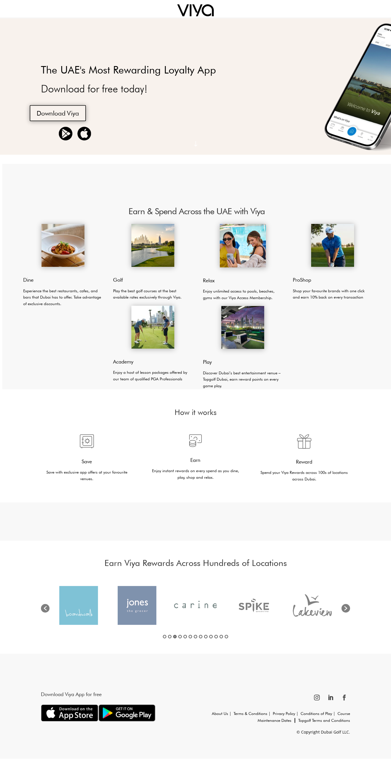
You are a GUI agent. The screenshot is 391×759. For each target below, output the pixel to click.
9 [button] (206, 636)
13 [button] (226, 636)
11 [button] (216, 636)
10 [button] (211, 636)
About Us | (223, 713)
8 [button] (200, 636)
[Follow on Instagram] (317, 697)
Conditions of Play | (316, 713)
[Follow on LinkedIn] (330, 697)
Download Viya (58, 113)
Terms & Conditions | (253, 713)
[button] (45, 608)
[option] (78, 605)
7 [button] (195, 636)
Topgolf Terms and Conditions (324, 720)
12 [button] (221, 636)
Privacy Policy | (285, 713)
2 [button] (169, 636)
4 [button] (180, 636)
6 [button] (190, 636)
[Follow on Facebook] (344, 697)
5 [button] (185, 636)
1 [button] (164, 636)
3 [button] (175, 636)
